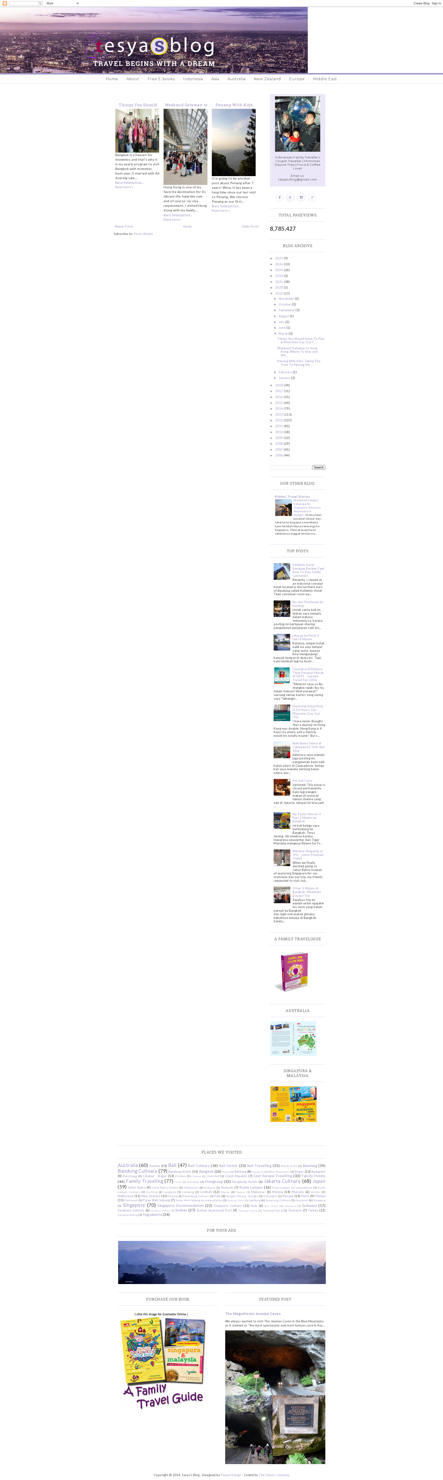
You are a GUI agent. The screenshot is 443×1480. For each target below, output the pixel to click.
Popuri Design (231, 1475)
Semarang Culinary (278, 1200)
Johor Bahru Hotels (165, 1187)
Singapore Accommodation (181, 1205)
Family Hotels (313, 1176)
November (287, 298)
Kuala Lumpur (251, 1187)
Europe (297, 79)
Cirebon (180, 1176)
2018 (279, 385)
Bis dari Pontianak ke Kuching (308, 603)
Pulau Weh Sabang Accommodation (199, 1200)
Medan (315, 1191)
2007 (279, 449)
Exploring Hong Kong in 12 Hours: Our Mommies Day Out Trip (308, 711)
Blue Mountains (279, 1171)
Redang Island (235, 1200)
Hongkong (214, 1181)
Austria (154, 1166)
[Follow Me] (290, 197)
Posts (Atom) (143, 234)
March (284, 333)
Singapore (134, 1205)
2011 (279, 426)
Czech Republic (236, 1176)
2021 (279, 282)
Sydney (181, 1210)
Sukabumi (290, 1206)
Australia (236, 79)
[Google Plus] (312, 197)
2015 (279, 403)
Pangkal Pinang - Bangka (242, 1196)
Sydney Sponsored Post (214, 1210)
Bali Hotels (228, 1165)
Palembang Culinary (196, 1196)
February (286, 372)
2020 (279, 287)
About (132, 79)
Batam (226, 1171)
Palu (217, 1196)
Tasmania (295, 1210)
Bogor (299, 1171)
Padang (173, 1196)
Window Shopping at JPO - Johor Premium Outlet (308, 854)
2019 (279, 293)
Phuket (320, 1196)
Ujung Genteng (128, 1214)
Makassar (258, 1192)
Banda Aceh (289, 1165)
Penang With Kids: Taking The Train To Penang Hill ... (298, 363)
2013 (279, 414)
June (282, 327)
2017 (279, 391)
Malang (277, 1192)
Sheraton (302, 1200)
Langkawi (170, 1191)
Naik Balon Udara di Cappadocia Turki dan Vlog (309, 746)
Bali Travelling (259, 1165)
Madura (240, 1192)
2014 (279, 408)
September (287, 310)
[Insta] (301, 197)
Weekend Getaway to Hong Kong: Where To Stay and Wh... (297, 351)
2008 (279, 443)
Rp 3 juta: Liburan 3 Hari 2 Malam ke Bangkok (307, 817)
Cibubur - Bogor (155, 1176)
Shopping (319, 1200)
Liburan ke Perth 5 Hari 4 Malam (306, 637)
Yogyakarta (152, 1214)
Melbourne (126, 1196)
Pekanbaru (270, 1196)
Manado (298, 1192)
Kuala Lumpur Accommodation (292, 1187)
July (282, 322)
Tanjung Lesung (247, 1210)
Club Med (213, 1176)
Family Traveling (144, 1181)
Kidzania (210, 1187)
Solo (254, 1206)
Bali (172, 1165)
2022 (279, 276)
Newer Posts (124, 226)
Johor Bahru (137, 1187)
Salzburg (254, 1200)
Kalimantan (191, 1187)
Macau (225, 1191)
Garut (178, 1182)
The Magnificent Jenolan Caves (253, 1313)
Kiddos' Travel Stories (292, 496)
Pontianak (131, 1200)
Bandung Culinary (137, 1171)
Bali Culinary (199, 1165)
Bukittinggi (130, 1176)
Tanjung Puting (272, 1210)
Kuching (152, 1191)
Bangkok (206, 1171)
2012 (279, 420)
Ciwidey (196, 1176)
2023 (279, 270)
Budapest (318, 1171)
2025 (279, 258)
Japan (319, 1181)
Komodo (227, 1187)
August (284, 316)
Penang (288, 1196)
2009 (279, 438)
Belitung (240, 1171)
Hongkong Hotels (244, 1182)
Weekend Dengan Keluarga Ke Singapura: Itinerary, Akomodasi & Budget (307, 507)
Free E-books (161, 79)
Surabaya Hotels (160, 1210)
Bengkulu (258, 1171)
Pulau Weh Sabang (156, 1200)
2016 (279, 397)
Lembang (188, 1191)
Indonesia (193, 79)
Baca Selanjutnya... (129, 182)
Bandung (310, 1165)
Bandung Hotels (179, 1171)
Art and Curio (302, 780)
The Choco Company (274, 1475)
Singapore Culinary (228, 1206)
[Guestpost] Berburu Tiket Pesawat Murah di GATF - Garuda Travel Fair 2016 (308, 674)
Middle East (325, 79)
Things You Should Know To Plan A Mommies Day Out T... (301, 340)
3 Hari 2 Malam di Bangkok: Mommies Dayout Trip (307, 891)
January (285, 378)
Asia (215, 79)
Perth (305, 1196)
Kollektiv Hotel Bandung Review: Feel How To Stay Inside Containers (308, 570)
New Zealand (267, 79)
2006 (279, 455)
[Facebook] (279, 197)
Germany (193, 1181)
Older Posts (250, 226)
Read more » (124, 187)
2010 (279, 432)
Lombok (206, 1192)
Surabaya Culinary (131, 1210)
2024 (279, 264)
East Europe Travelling (273, 1176)
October (285, 304)
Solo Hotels (271, 1206)
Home (112, 79)
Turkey (313, 1210)
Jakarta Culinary (282, 1181)
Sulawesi (309, 1205)
